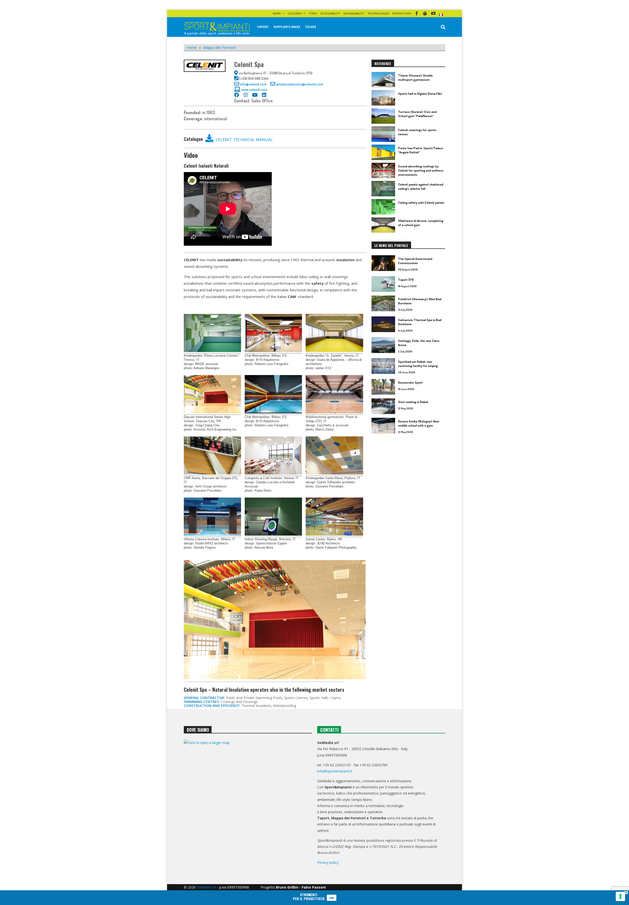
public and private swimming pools (254, 697)
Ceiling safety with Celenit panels (421, 202)
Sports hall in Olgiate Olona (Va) (420, 93)
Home (191, 47)
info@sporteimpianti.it (334, 771)
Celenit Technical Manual (244, 139)
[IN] (425, 13)
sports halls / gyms (325, 697)
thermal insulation (256, 705)
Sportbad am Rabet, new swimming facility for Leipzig (418, 364)
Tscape (310, 27)
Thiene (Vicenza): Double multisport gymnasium (415, 77)
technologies (378, 13)
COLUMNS (294, 13)
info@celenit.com (253, 84)
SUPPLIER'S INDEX (286, 27)
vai (331, 897)
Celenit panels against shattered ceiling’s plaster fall (420, 186)
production (401, 13)
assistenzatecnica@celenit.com (299, 84)
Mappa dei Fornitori (219, 47)
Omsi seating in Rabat (413, 402)
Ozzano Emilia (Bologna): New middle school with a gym (418, 423)
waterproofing (284, 705)
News (277, 13)
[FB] (416, 13)
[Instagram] (433, 13)
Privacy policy (328, 862)
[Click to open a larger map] (248, 789)
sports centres (296, 697)
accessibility (330, 13)
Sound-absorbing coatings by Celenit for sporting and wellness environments (420, 170)
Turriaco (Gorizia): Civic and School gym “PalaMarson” (417, 114)
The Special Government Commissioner (415, 261)
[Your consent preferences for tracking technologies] (620, 896)
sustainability (353, 13)
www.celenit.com (254, 89)
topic (313, 13)
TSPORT (263, 27)
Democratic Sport (410, 382)
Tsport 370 (406, 280)
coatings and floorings (239, 701)
